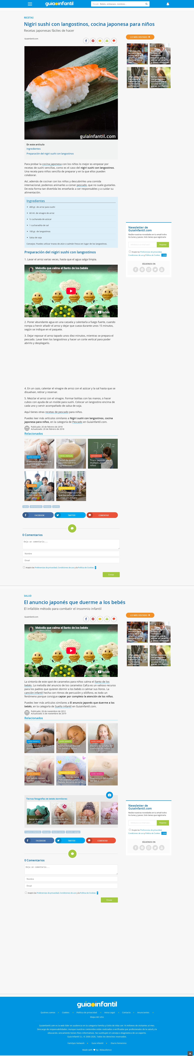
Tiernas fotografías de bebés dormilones (46, 798)
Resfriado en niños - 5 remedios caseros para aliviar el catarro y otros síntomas (160, 56)
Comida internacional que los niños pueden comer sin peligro (70, 495)
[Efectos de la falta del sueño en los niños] (103, 752)
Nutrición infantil (67, 488)
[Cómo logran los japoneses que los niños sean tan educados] (39, 500)
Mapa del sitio (97, 1017)
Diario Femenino (118, 1043)
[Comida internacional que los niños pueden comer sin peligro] (71, 500)
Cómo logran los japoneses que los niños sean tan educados (36, 493)
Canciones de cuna (67, 773)
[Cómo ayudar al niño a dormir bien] (39, 752)
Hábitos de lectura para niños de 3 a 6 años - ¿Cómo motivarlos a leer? (135, 56)
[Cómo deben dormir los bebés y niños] (71, 752)
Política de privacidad (87, 1012)
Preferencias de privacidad (46, 567)
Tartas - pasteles (66, 456)
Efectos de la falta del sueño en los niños (101, 747)
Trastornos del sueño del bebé (101, 779)
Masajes (46, 832)
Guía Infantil (97, 1043)
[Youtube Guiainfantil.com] (162, 270)
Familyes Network (76, 1043)
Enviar (111, 574)
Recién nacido (58, 832)
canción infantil (33, 692)
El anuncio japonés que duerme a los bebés (39, 462)
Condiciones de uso (66, 567)
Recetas (29, 17)
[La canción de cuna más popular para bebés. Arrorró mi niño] (71, 784)
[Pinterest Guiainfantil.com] (142, 270)
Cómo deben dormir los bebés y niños (69, 747)
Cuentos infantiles (32, 832)
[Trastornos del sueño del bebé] (103, 784)
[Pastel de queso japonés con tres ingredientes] (71, 467)
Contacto (126, 1012)
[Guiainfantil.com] (59, 5)
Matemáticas (96, 456)
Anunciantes (143, 1012)
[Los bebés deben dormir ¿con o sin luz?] (39, 784)
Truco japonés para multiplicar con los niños (100, 463)
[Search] (146, 4)
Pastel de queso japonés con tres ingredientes (67, 463)
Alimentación (36, 506)
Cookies (66, 1012)
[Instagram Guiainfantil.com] (149, 270)
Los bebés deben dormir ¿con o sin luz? (38, 779)
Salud (25, 506)
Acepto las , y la (60, 567)
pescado (82, 185)
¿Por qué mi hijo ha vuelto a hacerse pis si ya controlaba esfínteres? (137, 81)
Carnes (56, 506)
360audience (105, 1049)
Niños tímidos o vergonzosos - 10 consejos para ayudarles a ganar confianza (160, 81)
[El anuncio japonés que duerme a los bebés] (39, 467)
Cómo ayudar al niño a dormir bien (39, 747)
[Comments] (113, 41)
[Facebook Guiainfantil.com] (135, 270)
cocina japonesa (52, 164)
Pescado (77, 422)
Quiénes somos (48, 1012)
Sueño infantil (33, 457)
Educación (32, 486)
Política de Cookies (86, 567)
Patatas (47, 506)
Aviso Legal (109, 1012)
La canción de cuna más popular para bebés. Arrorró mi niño (70, 780)
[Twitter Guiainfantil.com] (155, 270)
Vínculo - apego (73, 832)
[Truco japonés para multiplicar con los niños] (103, 467)
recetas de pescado (56, 412)
